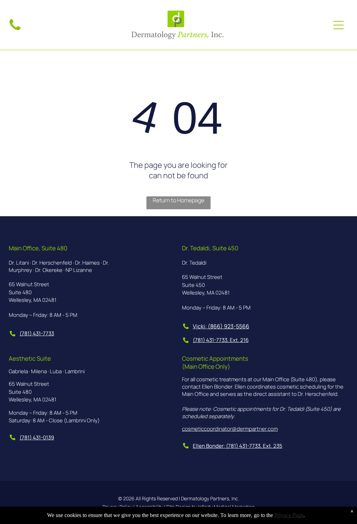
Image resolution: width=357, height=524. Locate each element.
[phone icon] (15, 30)
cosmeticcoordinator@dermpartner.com (230, 428)
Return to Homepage (178, 200)
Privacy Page (288, 515)
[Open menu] (338, 25)
